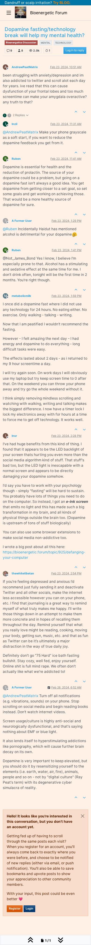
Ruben (16, 158)
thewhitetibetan (23, 573)
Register (15, 908)
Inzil (14, 124)
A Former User (22, 220)
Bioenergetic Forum (48, 12)
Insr (14, 436)
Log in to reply (75, 50)
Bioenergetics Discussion (21, 42)
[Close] (82, 816)
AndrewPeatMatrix (25, 67)
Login (29, 908)
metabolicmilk (21, 296)
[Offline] (7, 573)
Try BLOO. (61, 2)
